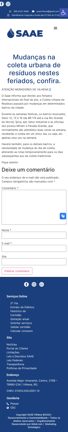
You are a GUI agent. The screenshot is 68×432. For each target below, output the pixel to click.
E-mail (7, 243)
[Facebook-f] (26, 284)
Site (4, 256)
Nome (6, 230)
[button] (63, 12)
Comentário (10, 188)
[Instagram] (8, 4)
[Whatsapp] (41, 284)
